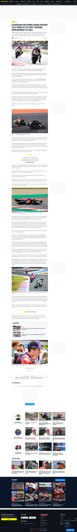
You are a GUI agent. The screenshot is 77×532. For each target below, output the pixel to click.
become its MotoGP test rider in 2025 (34, 70)
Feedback (61, 516)
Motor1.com (42, 518)
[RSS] (34, 523)
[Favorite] (44, 38)
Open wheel (47, 1)
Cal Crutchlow (32, 237)
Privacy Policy (44, 528)
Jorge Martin (44, 300)
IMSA (37, 1)
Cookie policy (39, 528)
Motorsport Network (36, 530)
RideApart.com (43, 525)
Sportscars (58, 1)
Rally (52, 1)
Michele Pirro (19, 251)
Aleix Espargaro (22, 70)
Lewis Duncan (16, 37)
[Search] (73, 1)
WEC (33, 1)
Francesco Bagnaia (18, 76)
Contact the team (63, 519)
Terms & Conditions (33, 528)
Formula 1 (11, 1)
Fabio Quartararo (42, 79)
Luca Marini (26, 217)
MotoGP (17, 1)
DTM (41, 1)
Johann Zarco (29, 74)
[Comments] (46, 38)
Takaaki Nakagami (29, 162)
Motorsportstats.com (44, 523)
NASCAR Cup (23, 1)
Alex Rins (39, 96)
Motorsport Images (22, 213)
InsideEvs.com (43, 517)
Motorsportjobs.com (44, 520)
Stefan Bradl (14, 259)
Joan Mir (44, 150)
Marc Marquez (41, 242)
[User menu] (75, 1)
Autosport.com (43, 522)
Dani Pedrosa (14, 256)
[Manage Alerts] (31, 371)
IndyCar (28, 1)
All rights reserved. (43, 530)
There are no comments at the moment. (30, 386)
